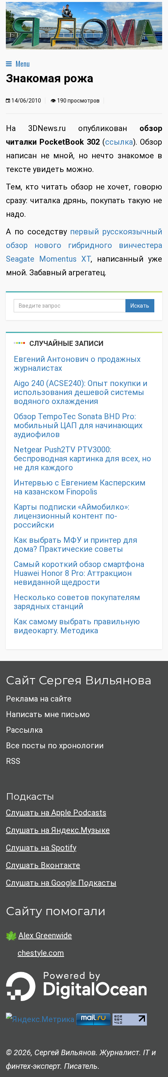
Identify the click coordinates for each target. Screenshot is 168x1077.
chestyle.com (41, 953)
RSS (13, 761)
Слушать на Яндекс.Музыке (58, 830)
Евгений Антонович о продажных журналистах (77, 364)
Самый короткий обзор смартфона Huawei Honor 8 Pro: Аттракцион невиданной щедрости (79, 573)
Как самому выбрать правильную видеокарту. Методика (77, 626)
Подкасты (30, 796)
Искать (139, 306)
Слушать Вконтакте (43, 865)
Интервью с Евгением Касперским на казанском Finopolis (79, 487)
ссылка (119, 142)
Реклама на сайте (38, 698)
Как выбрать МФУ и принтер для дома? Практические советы (75, 545)
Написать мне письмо (48, 714)
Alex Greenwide (45, 935)
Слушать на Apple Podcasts (56, 812)
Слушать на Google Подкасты (61, 882)
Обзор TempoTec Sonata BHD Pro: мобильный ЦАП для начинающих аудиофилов (78, 425)
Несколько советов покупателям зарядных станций (77, 602)
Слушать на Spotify (41, 847)
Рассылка (24, 730)
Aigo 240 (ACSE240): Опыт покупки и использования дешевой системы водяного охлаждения (80, 392)
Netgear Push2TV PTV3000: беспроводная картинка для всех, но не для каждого (82, 458)
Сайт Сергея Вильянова (79, 680)
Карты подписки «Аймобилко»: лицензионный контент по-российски (71, 516)
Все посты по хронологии (55, 745)
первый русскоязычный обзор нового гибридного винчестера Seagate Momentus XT (84, 245)
